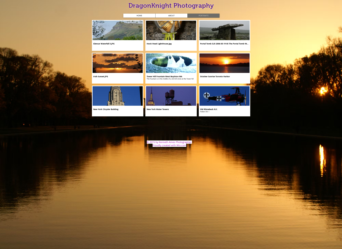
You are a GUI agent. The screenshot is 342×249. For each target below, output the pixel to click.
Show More (171, 118)
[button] (117, 35)
